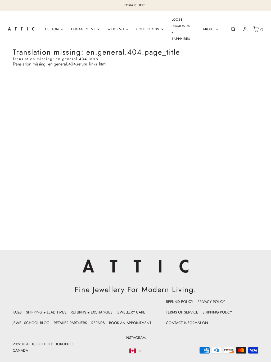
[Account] (245, 29)
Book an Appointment (130, 322)
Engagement (83, 29)
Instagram (135, 337)
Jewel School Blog (31, 322)
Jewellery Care (131, 312)
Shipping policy (217, 312)
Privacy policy (211, 301)
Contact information (187, 322)
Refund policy (179, 301)
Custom (52, 29)
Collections (147, 29)
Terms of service (182, 312)
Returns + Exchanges (91, 312)
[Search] (233, 29)
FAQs (17, 312)
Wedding (115, 29)
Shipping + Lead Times (46, 312)
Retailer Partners (70, 322)
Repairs (98, 322)
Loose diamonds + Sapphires (180, 29)
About (208, 29)
